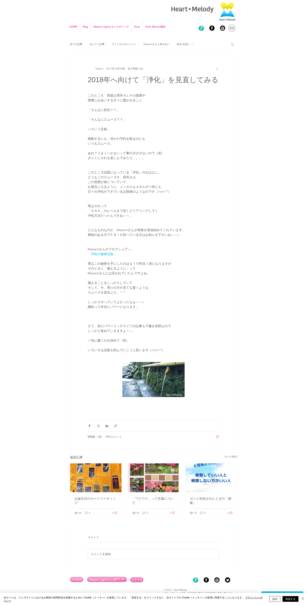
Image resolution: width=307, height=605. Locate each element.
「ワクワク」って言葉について (153, 501)
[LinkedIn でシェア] (107, 425)
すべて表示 (231, 456)
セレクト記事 (97, 44)
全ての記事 (76, 44)
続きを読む (183, 44)
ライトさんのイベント (124, 44)
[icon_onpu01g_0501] (201, 28)
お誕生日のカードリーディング (95, 501)
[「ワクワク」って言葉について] (153, 477)
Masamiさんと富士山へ (157, 44)
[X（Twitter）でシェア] (98, 425)
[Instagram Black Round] (222, 28)
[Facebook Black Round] (212, 28)
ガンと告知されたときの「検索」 (210, 501)
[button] (232, 44)
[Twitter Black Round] (227, 580)
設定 (274, 599)
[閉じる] (303, 599)
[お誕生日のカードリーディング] (96, 477)
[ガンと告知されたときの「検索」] (211, 477)
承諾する (290, 599)
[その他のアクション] (217, 69)
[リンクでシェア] (115, 425)
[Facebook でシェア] (89, 425)
